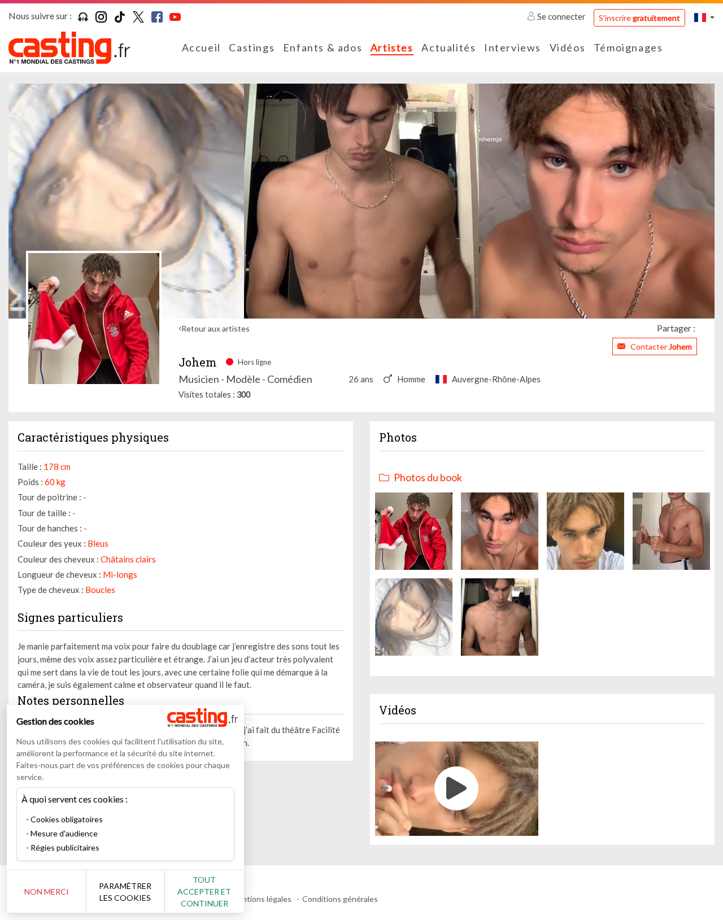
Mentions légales (261, 899)
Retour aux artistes (215, 328)
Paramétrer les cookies (125, 891)
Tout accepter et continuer (204, 891)
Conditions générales (340, 899)
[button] (704, 17)
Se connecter (561, 16)
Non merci (46, 891)
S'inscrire (639, 18)
